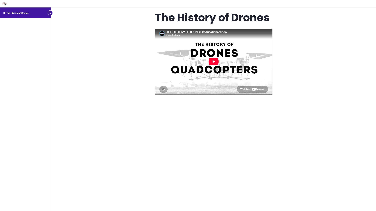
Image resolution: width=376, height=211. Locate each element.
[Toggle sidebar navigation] (46, 12)
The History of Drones (17, 12)
